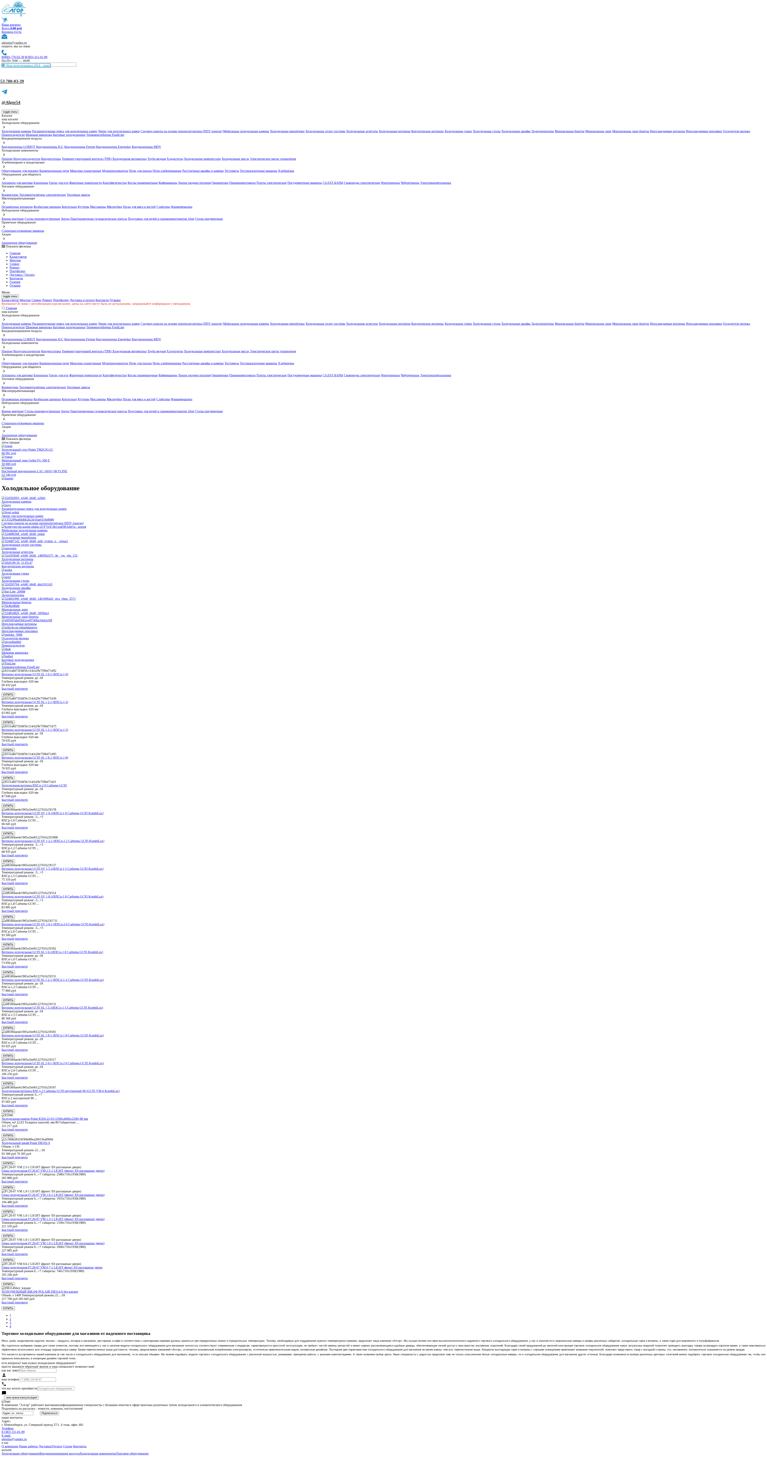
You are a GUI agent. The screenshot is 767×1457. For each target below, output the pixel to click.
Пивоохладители (13, 135)
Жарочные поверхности (85, 182)
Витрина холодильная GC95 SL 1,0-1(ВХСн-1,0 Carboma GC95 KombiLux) (52, 952)
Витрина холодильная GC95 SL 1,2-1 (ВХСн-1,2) (35, 702)
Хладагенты (175, 158)
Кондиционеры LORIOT (18, 146)
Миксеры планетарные (85, 170)
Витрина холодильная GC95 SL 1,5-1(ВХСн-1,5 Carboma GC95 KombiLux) (52, 1007)
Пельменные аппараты (17, 206)
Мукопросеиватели (115, 170)
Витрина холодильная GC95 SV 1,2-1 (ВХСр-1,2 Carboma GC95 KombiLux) (53, 841)
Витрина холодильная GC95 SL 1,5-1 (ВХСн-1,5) (35, 729)
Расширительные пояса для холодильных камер (64, 131)
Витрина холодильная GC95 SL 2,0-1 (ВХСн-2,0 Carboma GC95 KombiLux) (53, 1063)
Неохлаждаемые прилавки (704, 131)
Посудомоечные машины (304, 182)
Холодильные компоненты (98, 1453)
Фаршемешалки (181, 206)
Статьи (67, 1446)
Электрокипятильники (435, 182)
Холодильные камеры (16, 131)
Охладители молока (736, 131)
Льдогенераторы (542, 131)
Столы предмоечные (209, 218)
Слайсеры (163, 206)
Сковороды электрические (362, 182)
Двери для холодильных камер (119, 131)
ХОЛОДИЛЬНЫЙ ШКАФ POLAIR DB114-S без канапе (40, 1291)
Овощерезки (220, 182)
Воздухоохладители (26, 158)
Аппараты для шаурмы (17, 182)
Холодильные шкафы (516, 131)
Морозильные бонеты (569, 131)
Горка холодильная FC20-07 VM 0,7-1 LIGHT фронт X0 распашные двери (52, 1267)
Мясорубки (114, 206)
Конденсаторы (51, 158)
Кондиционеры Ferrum (79, 146)
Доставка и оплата (82, 300)
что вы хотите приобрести (19, 1388)
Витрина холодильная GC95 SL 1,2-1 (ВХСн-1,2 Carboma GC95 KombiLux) (53, 980)
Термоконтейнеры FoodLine (105, 135)
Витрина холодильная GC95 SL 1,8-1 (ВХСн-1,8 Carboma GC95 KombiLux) (53, 1035)
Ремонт (15, 267)
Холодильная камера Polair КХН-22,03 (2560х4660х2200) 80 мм (45, 1118)
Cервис (15, 264)
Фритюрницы (390, 182)
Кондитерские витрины (427, 131)
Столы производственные (42, 218)
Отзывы (15, 285)
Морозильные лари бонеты (630, 131)
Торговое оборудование (132, 1453)
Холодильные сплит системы (325, 131)
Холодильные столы (487, 131)
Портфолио (17, 271)
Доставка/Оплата (50, 1446)
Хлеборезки (286, 170)
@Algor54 (11, 102)
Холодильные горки (458, 131)
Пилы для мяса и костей (139, 206)
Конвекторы (10, 194)
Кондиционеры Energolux (113, 146)
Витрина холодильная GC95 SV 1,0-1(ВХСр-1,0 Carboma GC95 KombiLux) (52, 813)
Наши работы (28, 1446)
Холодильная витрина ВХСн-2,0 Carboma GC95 (34, 785)
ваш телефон (10, 1379)
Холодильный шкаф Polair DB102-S (26, 1143)
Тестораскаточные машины (258, 170)
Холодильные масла (235, 158)
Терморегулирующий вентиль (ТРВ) (87, 158)
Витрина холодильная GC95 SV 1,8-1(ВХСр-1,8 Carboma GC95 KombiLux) (52, 896)
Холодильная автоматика (129, 158)
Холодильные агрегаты (362, 131)
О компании (10, 1446)
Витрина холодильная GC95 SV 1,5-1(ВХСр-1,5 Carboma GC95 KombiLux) (52, 868)
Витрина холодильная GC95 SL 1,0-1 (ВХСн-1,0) (35, 674)
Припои (7, 158)
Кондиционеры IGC (50, 146)
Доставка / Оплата (22, 274)
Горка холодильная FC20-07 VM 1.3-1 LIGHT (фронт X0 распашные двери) (53, 1219)
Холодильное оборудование (21, 1453)
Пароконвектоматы (242, 182)
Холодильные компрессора (202, 158)
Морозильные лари (598, 131)
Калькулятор (18, 256)
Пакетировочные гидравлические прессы (98, 218)
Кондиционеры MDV (146, 146)
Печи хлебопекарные (167, 170)
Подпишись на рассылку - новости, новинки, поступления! (42, 1408)
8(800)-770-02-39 (13, 57)
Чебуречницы (410, 182)
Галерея (15, 282)
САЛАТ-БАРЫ (333, 182)
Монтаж (15, 260)
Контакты (16, 278)
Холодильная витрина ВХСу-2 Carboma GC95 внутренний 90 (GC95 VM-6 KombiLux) (61, 1091)
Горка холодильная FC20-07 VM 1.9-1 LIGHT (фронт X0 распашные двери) (53, 1195)
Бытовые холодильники (69, 135)
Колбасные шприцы (47, 206)
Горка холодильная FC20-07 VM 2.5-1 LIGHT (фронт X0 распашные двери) (53, 1170)
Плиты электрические (271, 182)
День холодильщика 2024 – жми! (27, 65)
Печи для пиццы (140, 170)
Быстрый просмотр (15, 688)
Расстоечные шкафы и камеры (203, 170)
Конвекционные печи (54, 170)
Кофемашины (168, 182)
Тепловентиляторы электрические (42, 194)
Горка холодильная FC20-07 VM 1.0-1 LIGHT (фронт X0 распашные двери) (53, 1243)
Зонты (65, 218)
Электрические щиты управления (273, 158)
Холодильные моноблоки (287, 131)
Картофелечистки (115, 182)
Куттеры (83, 206)
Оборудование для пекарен (20, 170)
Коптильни (69, 206)
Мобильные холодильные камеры (246, 131)
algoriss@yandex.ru (14, 42)
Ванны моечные (13, 218)
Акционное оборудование (19, 242)
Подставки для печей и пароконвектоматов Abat (161, 218)
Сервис (37, 300)
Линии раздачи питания (194, 182)
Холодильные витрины (394, 131)
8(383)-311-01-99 (36, 57)
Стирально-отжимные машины (23, 230)
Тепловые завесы (78, 194)
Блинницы (41, 182)
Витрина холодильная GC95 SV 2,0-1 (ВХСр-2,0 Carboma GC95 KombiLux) (53, 924)
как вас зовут (10, 1370)
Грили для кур (58, 182)
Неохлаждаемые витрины (667, 131)
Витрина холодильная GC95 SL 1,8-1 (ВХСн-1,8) (35, 757)
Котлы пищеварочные (143, 182)
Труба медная (156, 158)
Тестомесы (232, 170)
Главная (15, 253)
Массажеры (98, 206)
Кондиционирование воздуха (60, 1453)
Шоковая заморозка (39, 135)
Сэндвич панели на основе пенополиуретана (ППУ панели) (181, 131)
